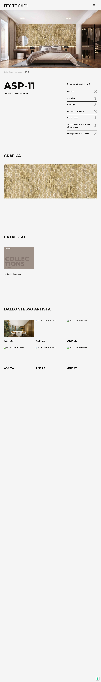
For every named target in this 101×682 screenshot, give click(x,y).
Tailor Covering (10, 72)
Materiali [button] (70, 91)
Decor (19, 72)
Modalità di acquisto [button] (75, 111)
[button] (94, 5)
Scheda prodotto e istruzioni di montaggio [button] (78, 126)
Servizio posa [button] (72, 118)
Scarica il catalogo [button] (14, 274)
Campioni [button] (71, 98)
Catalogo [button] (71, 105)
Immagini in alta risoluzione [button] (78, 134)
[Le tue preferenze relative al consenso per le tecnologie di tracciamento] (97, 678)
